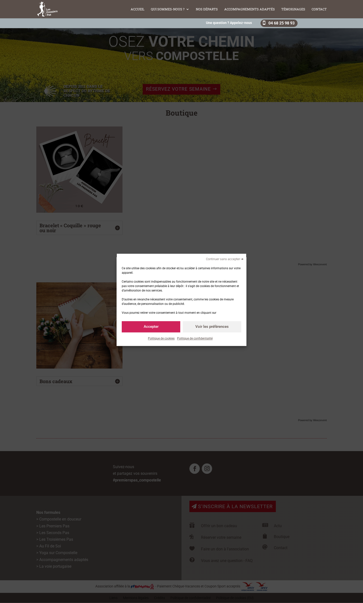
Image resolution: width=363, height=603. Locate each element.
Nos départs (207, 9)
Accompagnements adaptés (249, 9)
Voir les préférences (212, 326)
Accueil (137, 9)
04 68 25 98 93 (281, 23)
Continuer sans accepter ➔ (224, 259)
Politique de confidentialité (195, 338)
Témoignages (293, 9)
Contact (319, 9)
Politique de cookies (161, 338)
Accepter (151, 326)
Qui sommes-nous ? (167, 9)
